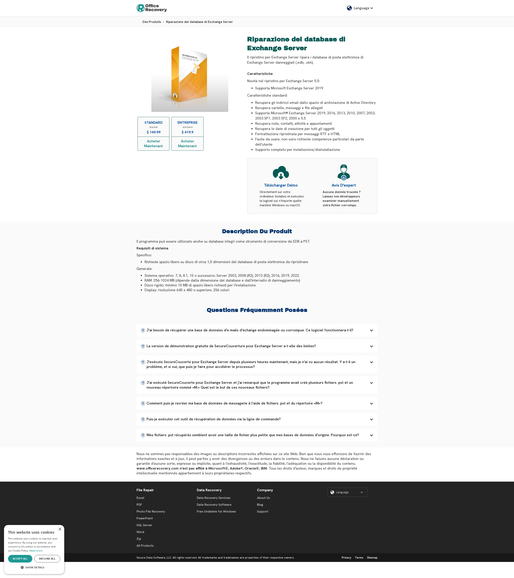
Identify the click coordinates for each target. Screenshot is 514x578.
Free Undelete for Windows (216, 512)
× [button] (59, 529)
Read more (36, 550)
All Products (145, 546)
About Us (263, 498)
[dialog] (34, 549)
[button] (257, 330)
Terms (359, 557)
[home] (152, 8)
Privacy (346, 557)
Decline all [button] (47, 558)
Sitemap (372, 557)
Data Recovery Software (214, 505)
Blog (260, 505)
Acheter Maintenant (153, 143)
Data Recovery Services (213, 498)
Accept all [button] (20, 558)
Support (262, 512)
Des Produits (152, 22)
